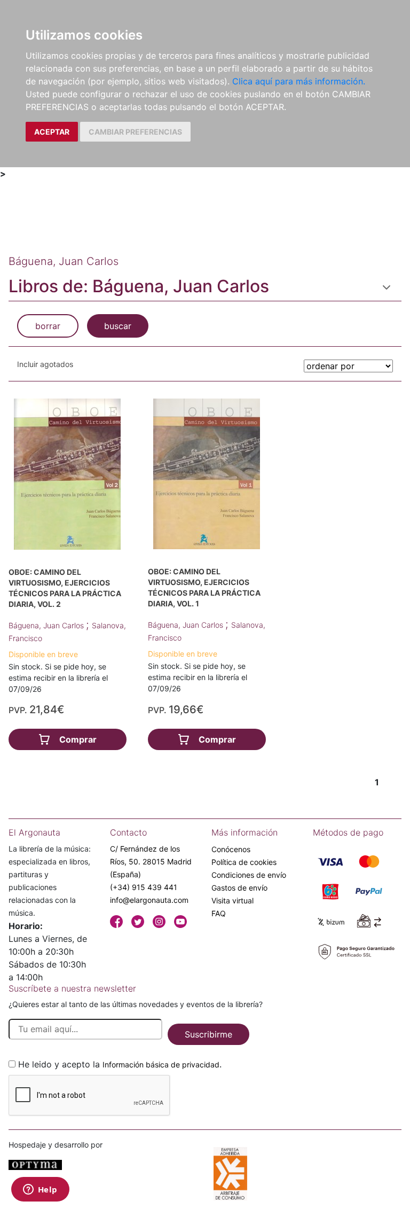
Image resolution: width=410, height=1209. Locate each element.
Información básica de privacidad (160, 1064)
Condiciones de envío (248, 874)
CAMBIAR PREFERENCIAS (135, 131)
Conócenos (230, 849)
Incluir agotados (45, 364)
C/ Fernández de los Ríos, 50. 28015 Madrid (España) (151, 861)
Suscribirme (208, 1034)
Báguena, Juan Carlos (47, 625)
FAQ (218, 913)
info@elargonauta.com (149, 899)
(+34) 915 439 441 (143, 887)
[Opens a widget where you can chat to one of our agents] (40, 1190)
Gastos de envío (239, 887)
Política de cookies (244, 862)
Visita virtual (232, 900)
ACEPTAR (51, 131)
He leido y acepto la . (120, 1064)
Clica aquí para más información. (298, 81)
